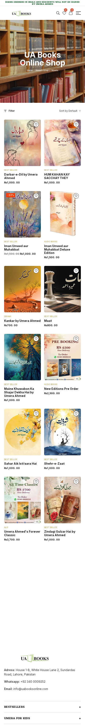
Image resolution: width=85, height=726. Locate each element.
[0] (64, 13)
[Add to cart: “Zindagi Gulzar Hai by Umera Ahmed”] (70, 500)
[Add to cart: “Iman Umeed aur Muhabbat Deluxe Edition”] (70, 214)
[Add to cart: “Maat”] (70, 289)
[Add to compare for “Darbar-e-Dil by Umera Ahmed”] (15, 143)
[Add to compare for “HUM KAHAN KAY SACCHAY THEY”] (55, 143)
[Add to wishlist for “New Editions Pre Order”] (62, 357)
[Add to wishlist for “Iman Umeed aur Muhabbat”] (22, 214)
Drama (7, 316)
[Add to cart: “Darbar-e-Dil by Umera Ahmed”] (30, 143)
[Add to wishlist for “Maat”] (62, 289)
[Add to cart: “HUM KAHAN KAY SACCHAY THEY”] (70, 143)
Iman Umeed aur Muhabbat (16, 247)
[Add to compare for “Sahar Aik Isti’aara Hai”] (15, 432)
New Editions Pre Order (61, 388)
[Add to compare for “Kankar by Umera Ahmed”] (15, 289)
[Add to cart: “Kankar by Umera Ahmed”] (30, 289)
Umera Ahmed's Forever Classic (22, 533)
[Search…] (58, 13)
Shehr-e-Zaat (54, 463)
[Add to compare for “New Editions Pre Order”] (55, 357)
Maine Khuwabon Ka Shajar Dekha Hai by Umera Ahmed (19, 392)
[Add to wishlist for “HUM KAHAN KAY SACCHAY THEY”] (62, 143)
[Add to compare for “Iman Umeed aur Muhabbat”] (15, 214)
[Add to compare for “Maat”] (55, 289)
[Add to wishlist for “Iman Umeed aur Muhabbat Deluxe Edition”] (62, 214)
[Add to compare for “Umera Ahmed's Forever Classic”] (15, 500)
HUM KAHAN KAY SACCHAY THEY (57, 176)
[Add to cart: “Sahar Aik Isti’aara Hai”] (30, 432)
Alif (6, 527)
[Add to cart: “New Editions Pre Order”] (70, 357)
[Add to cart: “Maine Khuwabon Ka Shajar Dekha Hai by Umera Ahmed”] (30, 357)
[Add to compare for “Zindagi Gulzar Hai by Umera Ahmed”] (55, 500)
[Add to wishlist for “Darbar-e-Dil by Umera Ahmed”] (22, 143)
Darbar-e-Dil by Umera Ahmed (21, 176)
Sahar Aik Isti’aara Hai (20, 463)
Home (30, 70)
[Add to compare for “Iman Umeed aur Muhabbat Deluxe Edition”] (55, 214)
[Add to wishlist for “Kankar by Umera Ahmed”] (22, 289)
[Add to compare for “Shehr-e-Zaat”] (55, 432)
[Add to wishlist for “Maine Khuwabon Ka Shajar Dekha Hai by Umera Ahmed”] (22, 357)
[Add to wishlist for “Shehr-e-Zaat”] (62, 432)
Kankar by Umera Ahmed (22, 320)
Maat (48, 320)
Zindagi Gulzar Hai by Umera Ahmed (59, 533)
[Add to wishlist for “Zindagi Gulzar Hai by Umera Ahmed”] (62, 500)
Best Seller (10, 170)
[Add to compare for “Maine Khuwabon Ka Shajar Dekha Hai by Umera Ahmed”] (15, 357)
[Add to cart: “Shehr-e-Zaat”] (70, 432)
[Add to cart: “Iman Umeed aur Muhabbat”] (30, 214)
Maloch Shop (41, 70)
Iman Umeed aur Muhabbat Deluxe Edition (57, 249)
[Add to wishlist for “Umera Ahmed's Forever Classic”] (22, 500)
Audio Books (50, 241)
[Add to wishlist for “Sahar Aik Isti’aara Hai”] (22, 432)
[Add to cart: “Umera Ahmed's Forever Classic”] (30, 500)
